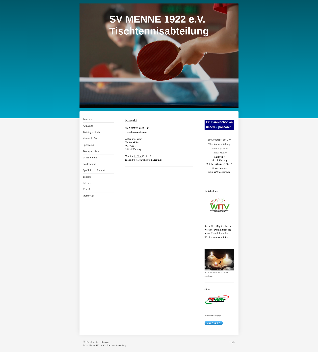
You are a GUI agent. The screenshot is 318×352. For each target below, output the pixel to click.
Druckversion (93, 342)
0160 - (138, 156)
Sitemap (104, 342)
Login (232, 342)
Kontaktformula (219, 233)
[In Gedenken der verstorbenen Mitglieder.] (219, 259)
